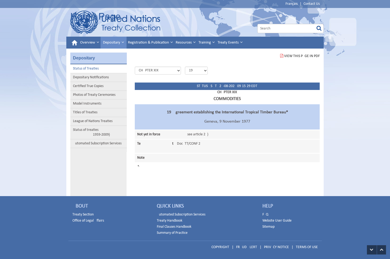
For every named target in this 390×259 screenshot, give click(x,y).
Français (291, 4)
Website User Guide (277, 221)
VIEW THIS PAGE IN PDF (302, 56)
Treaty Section (83, 215)
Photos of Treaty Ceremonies (94, 95)
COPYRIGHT (220, 247)
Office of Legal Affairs (88, 221)
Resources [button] (184, 43)
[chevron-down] (372, 249)
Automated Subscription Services (97, 143)
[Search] (319, 28)
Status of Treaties (86, 69)
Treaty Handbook (169, 221)
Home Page (95, 16)
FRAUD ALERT (246, 247)
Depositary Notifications (91, 77)
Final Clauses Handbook (174, 227)
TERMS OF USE (307, 247)
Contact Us (312, 4)
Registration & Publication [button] (149, 43)
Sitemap (268, 227)
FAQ (265, 215)
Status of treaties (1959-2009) (91, 132)
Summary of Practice (172, 233)
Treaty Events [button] (229, 43)
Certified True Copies (88, 86)
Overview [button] (88, 43)
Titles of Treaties (85, 112)
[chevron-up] (381, 249)
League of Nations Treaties (92, 121)
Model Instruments (87, 104)
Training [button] (205, 43)
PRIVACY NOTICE (276, 247)
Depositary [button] (112, 43)
